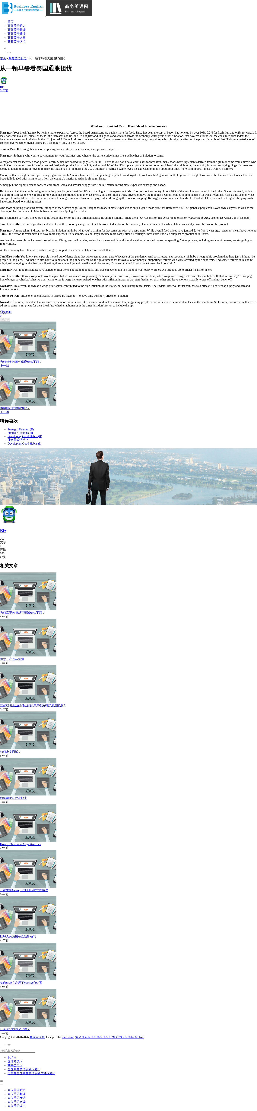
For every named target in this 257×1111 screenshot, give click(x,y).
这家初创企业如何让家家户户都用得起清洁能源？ (33, 705)
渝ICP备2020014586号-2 (128, 1037)
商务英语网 (37, 1037)
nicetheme (68, 1037)
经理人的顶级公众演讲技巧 (18, 936)
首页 (11, 21)
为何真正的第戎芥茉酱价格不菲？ (22, 612)
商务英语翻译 (17, 29)
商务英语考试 (17, 1098)
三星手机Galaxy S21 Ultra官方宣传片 (24, 890)
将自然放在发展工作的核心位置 (21, 982)
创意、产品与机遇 (12, 659)
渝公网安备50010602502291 (93, 1037)
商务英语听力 (17, 25)
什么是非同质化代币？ (15, 1029)
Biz (3, 530)
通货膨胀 (6, 312)
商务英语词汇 (17, 41)
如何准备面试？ (10, 751)
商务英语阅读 (17, 33)
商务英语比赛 (17, 37)
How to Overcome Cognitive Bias (20, 844)
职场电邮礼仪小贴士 (13, 798)
